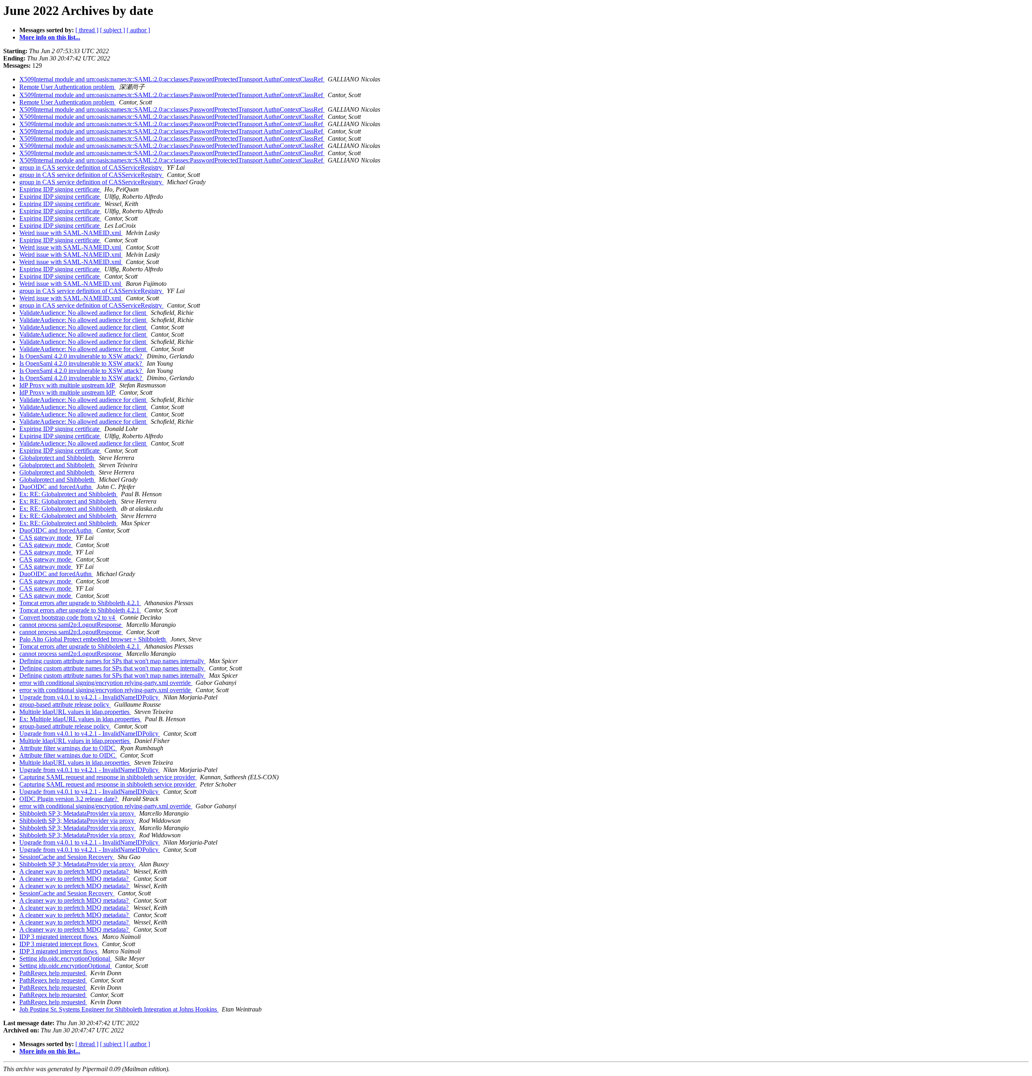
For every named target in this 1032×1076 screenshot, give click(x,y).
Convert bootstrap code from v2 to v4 (68, 617)
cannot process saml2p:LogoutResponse (71, 624)
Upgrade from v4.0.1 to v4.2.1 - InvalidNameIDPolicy (89, 697)
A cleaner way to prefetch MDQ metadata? (74, 871)
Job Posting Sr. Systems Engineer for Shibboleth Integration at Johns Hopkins (118, 1009)
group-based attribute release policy (65, 704)
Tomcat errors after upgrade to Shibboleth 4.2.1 (80, 602)
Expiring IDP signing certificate (60, 189)
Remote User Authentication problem (67, 86)
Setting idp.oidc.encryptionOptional (65, 958)
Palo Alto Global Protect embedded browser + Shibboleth (93, 639)
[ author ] (138, 30)
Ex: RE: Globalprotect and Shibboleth (68, 494)
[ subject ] (112, 30)
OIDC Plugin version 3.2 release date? (69, 798)
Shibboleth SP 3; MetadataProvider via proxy (77, 813)
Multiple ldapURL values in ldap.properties (75, 711)
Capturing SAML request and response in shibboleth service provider (108, 777)
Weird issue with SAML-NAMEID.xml (71, 232)
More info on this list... (49, 37)
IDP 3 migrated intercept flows (59, 936)
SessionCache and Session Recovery (66, 856)
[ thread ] (86, 30)
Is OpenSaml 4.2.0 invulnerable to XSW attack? (81, 356)
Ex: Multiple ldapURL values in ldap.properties (80, 719)
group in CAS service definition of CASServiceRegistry (91, 167)
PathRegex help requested (53, 973)
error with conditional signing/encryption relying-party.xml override (105, 682)
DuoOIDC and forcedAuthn (56, 486)
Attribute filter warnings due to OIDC (68, 748)
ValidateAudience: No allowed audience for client (83, 312)
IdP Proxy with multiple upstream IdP (67, 385)
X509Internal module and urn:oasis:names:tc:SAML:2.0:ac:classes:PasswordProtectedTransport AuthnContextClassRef (172, 79)
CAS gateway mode (46, 537)
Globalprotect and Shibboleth (57, 457)
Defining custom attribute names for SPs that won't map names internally (112, 661)
